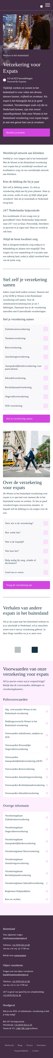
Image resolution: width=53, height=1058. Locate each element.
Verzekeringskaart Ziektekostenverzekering (17, 817)
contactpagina (20, 955)
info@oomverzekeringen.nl (15, 938)
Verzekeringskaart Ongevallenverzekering (16, 829)
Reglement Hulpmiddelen (17, 891)
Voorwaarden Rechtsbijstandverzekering (25, 785)
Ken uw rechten (13, 899)
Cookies (35, 1051)
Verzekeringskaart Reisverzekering (22, 851)
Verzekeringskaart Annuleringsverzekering (17, 861)
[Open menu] (47, 5)
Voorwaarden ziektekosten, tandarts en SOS (24, 735)
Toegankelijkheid (21, 1051)
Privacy (30, 1045)
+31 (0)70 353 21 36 (12, 995)
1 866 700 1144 (22, 1028)
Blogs (20, 1045)
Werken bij (9, 1045)
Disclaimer (41, 1045)
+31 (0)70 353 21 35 (23, 1025)
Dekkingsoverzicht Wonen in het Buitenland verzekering (21, 723)
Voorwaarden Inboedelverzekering (22, 793)
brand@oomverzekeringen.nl (15, 975)
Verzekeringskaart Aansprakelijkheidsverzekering (20, 841)
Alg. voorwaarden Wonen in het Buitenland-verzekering (20, 711)
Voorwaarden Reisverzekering (20, 769)
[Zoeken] (41, 6)
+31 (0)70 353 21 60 (21, 981)
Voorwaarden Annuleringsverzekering (23, 777)
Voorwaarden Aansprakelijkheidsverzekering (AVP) (23, 759)
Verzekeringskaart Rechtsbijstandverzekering (18, 873)
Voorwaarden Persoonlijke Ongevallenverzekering (18, 747)
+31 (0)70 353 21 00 (21, 945)
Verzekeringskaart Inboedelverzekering (24, 883)
